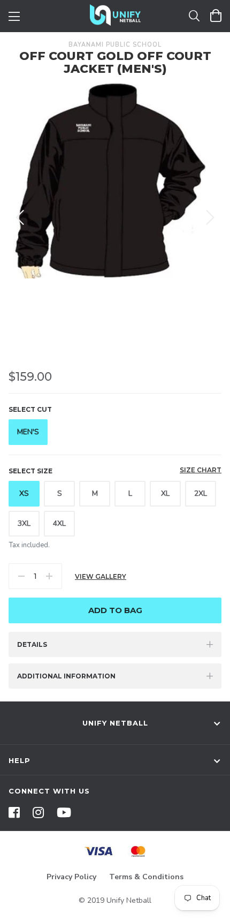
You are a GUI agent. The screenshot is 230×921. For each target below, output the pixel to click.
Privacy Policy (71, 877)
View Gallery (100, 576)
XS (24, 493)
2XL (200, 493)
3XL (24, 523)
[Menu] (14, 15)
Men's (28, 432)
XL (165, 493)
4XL (59, 523)
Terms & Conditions (146, 877)
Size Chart (200, 470)
